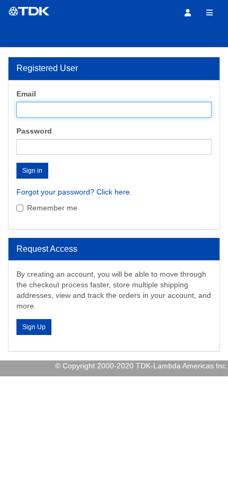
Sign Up (34, 327)
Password (34, 131)
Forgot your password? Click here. (74, 192)
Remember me (52, 208)
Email (26, 94)
